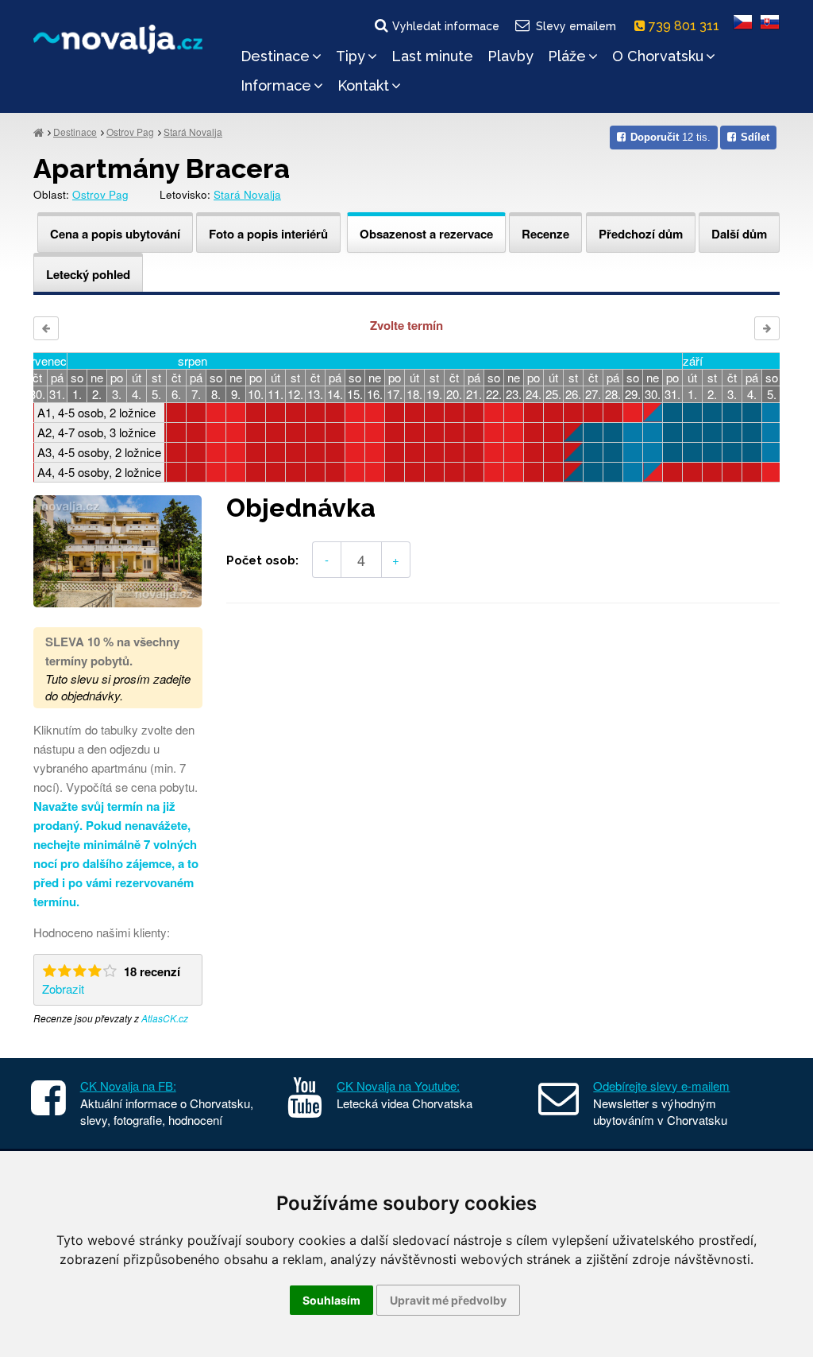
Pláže (567, 56)
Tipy (350, 56)
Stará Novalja (193, 131)
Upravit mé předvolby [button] (448, 1300)
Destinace (275, 56)
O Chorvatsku (657, 56)
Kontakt (363, 85)
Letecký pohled (88, 274)
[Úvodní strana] (38, 131)
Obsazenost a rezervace (426, 233)
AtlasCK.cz (164, 1018)
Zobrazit (63, 988)
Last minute (432, 56)
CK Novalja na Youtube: (398, 1085)
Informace (276, 85)
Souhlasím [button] (331, 1300)
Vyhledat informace (445, 26)
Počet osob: (262, 560)
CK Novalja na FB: (128, 1085)
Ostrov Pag (130, 131)
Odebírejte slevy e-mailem (661, 1085)
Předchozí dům (641, 233)
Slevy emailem (576, 26)
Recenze (545, 233)
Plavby (510, 56)
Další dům (739, 233)
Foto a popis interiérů (268, 233)
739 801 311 (685, 25)
